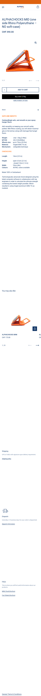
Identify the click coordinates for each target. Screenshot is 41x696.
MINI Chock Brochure (8, 591)
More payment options (20, 100)
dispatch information (8, 524)
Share (4, 110)
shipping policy (6, 458)
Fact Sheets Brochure (8, 595)
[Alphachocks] (20, 7)
